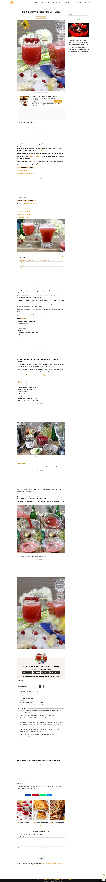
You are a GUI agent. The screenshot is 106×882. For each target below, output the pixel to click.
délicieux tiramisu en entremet (30, 203)
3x (44, 686)
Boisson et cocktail (34, 9)
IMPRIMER (37, 672)
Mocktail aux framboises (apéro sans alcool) (29, 267)
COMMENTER (28, 672)
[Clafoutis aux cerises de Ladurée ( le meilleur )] (57, 810)
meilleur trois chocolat (23, 217)
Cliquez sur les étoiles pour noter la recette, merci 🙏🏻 (31, 834)
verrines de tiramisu (23, 206)
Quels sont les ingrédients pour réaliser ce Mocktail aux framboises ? (34, 260)
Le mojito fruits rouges (22, 176)
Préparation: (22, 265)
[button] (31, 669)
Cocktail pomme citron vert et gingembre (26, 173)
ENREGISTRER (55, 672)
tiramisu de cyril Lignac (23, 208)
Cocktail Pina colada (22, 170)
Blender (22, 682)
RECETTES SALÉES (65, 2)
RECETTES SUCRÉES (55, 2)
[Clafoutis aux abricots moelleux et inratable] (24, 810)
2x (42, 686)
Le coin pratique (79, 2)
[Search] (95, 2)
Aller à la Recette (42, 17)
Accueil (37, 2)
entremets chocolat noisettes (24, 214)
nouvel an (35, 164)
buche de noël (27, 164)
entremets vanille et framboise (25, 211)
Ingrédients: (22, 262)
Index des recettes (45, 2)
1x (40, 686)
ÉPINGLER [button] (46, 672)
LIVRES (72, 2)
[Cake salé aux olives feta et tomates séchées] (41, 810)
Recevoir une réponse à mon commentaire (30, 854)
